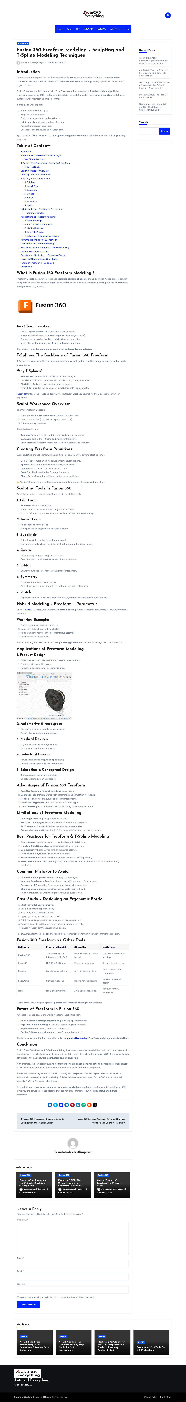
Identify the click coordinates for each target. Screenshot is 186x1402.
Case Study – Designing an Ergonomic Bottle (43, 255)
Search (143, 122)
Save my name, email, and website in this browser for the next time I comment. (57, 1297)
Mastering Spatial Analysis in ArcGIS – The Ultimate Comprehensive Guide (153, 107)
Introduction (27, 151)
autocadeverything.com (35, 63)
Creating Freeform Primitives (35, 174)
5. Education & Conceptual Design (42, 236)
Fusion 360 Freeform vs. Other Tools (39, 259)
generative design (77, 1038)
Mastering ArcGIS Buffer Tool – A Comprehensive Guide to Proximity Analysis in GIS (154, 85)
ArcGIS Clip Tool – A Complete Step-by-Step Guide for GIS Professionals (153, 73)
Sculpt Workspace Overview (35, 171)
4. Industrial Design (34, 232)
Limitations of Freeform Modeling (37, 243)
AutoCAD (88, 29)
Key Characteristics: (35, 159)
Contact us (165, 1397)
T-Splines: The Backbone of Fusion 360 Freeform (45, 163)
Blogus (48, 1397)
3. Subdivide (31, 190)
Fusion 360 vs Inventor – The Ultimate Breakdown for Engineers (32, 1183)
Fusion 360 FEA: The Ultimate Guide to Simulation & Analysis (70, 1183)
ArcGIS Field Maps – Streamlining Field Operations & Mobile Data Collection (153, 61)
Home (60, 29)
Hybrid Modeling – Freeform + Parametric (41, 209)
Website (21, 1284)
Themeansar (61, 1397)
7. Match (29, 205)
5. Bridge (29, 197)
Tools (126, 29)
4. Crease (29, 193)
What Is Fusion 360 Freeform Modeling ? (41, 155)
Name (20, 1258)
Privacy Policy (151, 1397)
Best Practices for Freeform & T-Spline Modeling (45, 247)
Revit (69, 29)
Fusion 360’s (30, 609)
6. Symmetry (31, 201)
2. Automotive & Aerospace (38, 224)
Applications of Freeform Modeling (38, 217)
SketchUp (101, 29)
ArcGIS (24, 1337)
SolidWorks (115, 29)
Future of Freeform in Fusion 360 (37, 263)
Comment (22, 1220)
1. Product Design (33, 220)
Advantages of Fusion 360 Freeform (39, 240)
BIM (78, 29)
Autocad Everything (31, 1380)
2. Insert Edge (32, 186)
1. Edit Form (30, 182)
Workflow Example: (34, 213)
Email (20, 1271)
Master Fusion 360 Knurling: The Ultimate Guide (109, 1183)
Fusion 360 (23, 43)
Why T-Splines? (32, 167)
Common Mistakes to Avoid (34, 251)
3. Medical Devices (34, 228)
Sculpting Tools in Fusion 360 (35, 178)
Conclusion (26, 266)
